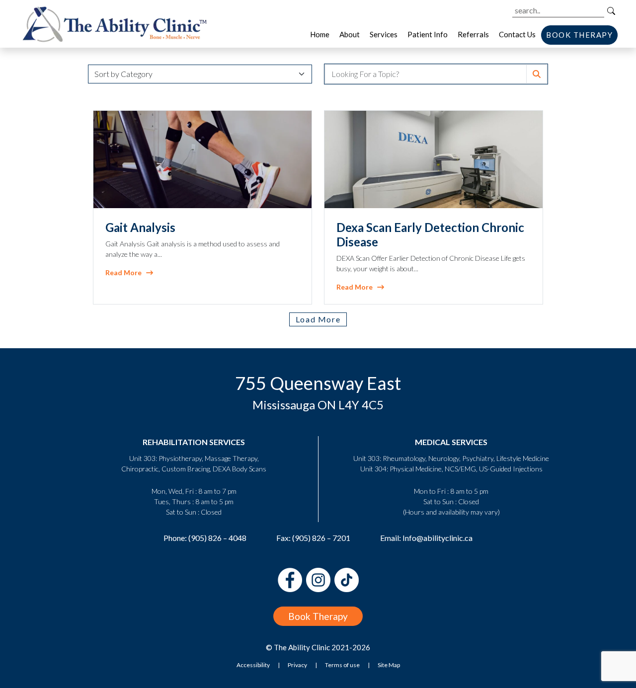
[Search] (611, 10)
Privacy (297, 665)
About (349, 34)
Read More (125, 272)
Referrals (473, 34)
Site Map (389, 665)
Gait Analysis (140, 227)
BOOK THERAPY (579, 34)
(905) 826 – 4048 (217, 537)
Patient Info (427, 34)
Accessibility (253, 665)
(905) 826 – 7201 (321, 537)
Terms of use (342, 665)
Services (384, 34)
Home (319, 34)
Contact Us (517, 34)
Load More (318, 319)
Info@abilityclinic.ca (437, 537)
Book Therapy (318, 616)
